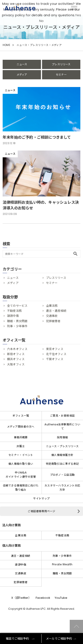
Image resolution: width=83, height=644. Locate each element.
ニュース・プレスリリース (62, 446)
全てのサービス (17, 306)
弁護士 (21, 446)
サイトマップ (41, 498)
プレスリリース (61, 64)
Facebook (43, 598)
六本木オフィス (17, 349)
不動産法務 (14, 311)
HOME (6, 45)
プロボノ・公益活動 (62, 475)
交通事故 (52, 316)
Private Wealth (62, 564)
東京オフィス (55, 349)
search (75, 253)
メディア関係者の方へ (21, 426)
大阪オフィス (16, 364)
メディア (22, 74)
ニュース (22, 64)
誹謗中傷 (13, 316)
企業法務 (52, 306)
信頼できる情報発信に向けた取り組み (21, 488)
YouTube (61, 598)
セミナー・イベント (20, 455)
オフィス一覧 (20, 415)
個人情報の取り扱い (20, 464)
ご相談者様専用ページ (41, 511)
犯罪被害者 (53, 321)
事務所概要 (21, 437)
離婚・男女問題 (17, 321)
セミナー (61, 74)
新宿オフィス (16, 354)
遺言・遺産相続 (56, 311)
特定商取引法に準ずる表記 (62, 464)
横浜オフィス (16, 359)
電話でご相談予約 (17, 639)
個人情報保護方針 (62, 455)
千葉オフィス (55, 359)
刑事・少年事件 (17, 326)
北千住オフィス (56, 354)
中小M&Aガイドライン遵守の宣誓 (21, 475)
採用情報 (62, 437)
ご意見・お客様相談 (62, 415)
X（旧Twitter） (21, 598)
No (41, 21)
